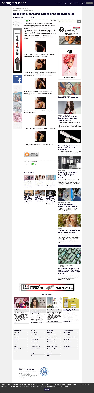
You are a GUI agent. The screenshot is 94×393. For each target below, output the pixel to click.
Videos (15, 346)
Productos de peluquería (52, 346)
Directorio (73, 3)
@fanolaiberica (17, 322)
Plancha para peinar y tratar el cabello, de (69, 147)
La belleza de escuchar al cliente (68, 98)
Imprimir (16, 24)
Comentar (17, 25)
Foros (67, 3)
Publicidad (16, 337)
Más (84, 3)
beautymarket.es (14, 3)
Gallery (79, 3)
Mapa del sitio (17, 334)
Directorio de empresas (36, 337)
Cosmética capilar (64, 202)
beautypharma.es (67, 341)
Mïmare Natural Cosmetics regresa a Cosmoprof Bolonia (67, 205)
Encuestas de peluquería (52, 348)
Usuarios (16, 341)
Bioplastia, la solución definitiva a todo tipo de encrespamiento (36, 311)
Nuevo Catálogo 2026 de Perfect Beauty (69, 310)
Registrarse (89, 3)
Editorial (32, 355)
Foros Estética (34, 332)
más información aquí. (62, 386)
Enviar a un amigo (18, 22)
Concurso (76, 246)
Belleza (60, 228)
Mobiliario (61, 170)
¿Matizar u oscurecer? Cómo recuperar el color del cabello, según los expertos (67, 118)
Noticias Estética (34, 344)
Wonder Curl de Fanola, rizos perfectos (21, 310)
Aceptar (47, 389)
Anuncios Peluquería (51, 334)
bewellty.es (66, 344)
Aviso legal (21, 377)
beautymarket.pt (67, 334)
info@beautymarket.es (24, 373)
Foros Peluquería (51, 332)
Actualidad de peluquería (52, 344)
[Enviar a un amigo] (29, 164)
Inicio (56, 3)
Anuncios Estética (34, 334)
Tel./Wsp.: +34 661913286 (24, 374)
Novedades (25, 8)
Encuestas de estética (35, 348)
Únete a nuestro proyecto (52, 321)
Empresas (16, 339)
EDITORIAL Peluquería (64, 96)
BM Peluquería (17, 8)
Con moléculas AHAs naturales (37, 322)
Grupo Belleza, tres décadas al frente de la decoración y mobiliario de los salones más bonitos (67, 174)
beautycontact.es (67, 346)
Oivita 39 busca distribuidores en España (54, 310)
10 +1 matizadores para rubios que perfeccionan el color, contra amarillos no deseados (69, 232)
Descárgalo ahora (67, 321)
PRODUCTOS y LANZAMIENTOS (23, 10)
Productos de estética (35, 346)
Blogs (15, 344)
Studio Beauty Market (18, 348)
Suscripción (16, 332)
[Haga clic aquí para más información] (31, 156)
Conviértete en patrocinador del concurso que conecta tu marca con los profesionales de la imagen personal (69, 270)
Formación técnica (35, 341)
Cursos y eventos (34, 339)
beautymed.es (67, 339)
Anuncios (62, 3)
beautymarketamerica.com (69, 337)
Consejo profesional (65, 115)
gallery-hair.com (67, 348)
